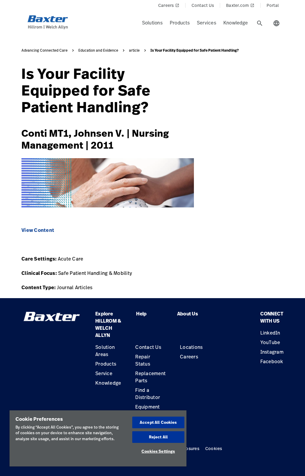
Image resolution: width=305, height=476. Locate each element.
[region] (98, 438)
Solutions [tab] (152, 22)
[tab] (260, 23)
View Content (37, 230)
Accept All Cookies (158, 422)
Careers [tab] (168, 5)
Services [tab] (206, 22)
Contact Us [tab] (203, 5)
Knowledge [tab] (235, 22)
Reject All (158, 437)
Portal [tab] (273, 5)
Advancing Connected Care (44, 50)
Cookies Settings (158, 451)
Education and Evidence (98, 50)
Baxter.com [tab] (240, 5)
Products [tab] (180, 22)
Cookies (213, 448)
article (134, 50)
